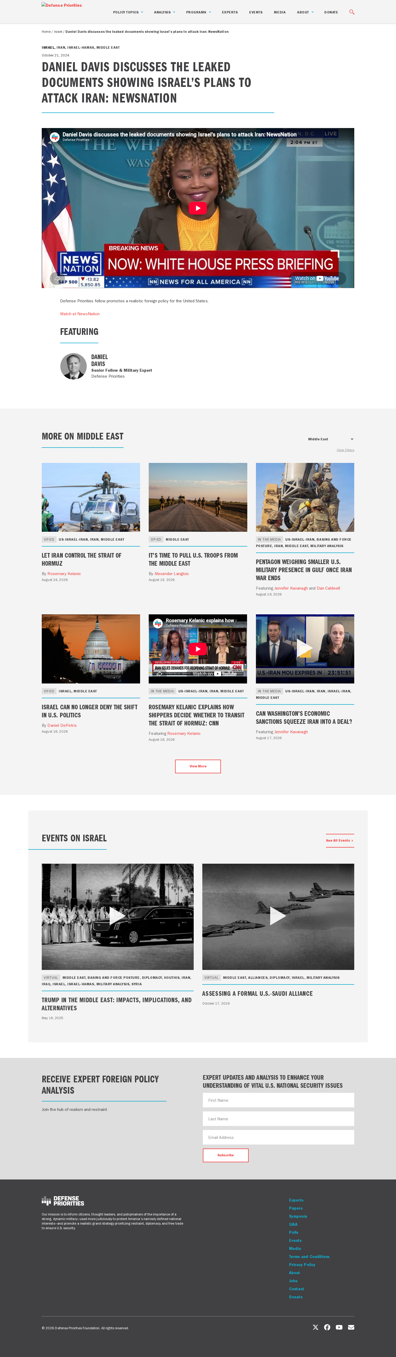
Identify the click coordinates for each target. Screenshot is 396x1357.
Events (255, 12)
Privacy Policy (302, 1264)
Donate (331, 12)
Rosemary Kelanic (64, 573)
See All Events (338, 840)
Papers (296, 1208)
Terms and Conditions (309, 1256)
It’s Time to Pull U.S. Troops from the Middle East (193, 559)
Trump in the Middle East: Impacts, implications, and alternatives (117, 1003)
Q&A (293, 1224)
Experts (230, 12)
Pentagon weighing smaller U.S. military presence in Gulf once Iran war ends (304, 569)
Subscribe (225, 1155)
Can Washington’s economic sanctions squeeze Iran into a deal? (304, 717)
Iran (61, 47)
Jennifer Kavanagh (291, 588)
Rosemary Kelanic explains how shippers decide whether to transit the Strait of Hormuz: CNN (196, 714)
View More (198, 766)
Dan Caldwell (328, 588)
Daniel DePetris (62, 725)
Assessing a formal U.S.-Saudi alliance (257, 993)
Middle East (108, 47)
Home (46, 32)
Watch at (80, 313)
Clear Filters (345, 450)
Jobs (293, 1280)
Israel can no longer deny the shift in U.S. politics (89, 710)
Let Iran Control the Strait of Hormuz (81, 559)
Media (280, 12)
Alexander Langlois (172, 573)
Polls (293, 1232)
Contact (296, 1289)
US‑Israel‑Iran (73, 539)
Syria (136, 984)
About (294, 1272)
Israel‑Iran (339, 691)
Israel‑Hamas (80, 47)
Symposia (298, 1216)
